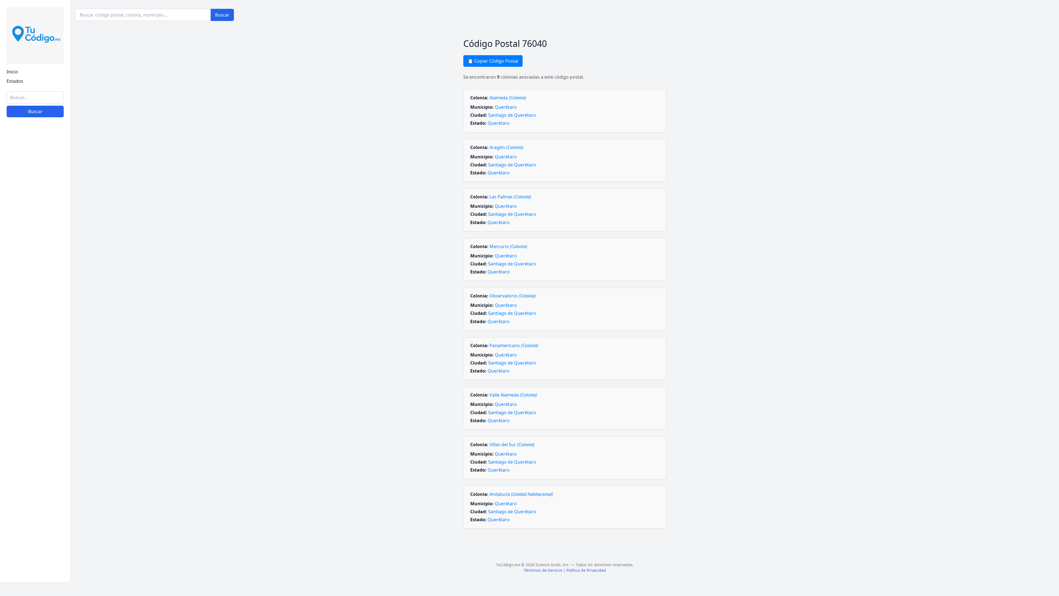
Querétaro (506, 107)
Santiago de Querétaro (512, 115)
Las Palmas (510, 197)
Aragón (506, 147)
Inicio (12, 72)
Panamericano (514, 345)
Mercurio (508, 246)
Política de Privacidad (586, 570)
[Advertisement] (35, 492)
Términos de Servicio (543, 570)
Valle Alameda (513, 395)
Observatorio (513, 296)
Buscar (35, 111)
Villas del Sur (512, 444)
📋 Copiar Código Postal (493, 61)
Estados (15, 81)
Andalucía (521, 494)
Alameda (508, 98)
